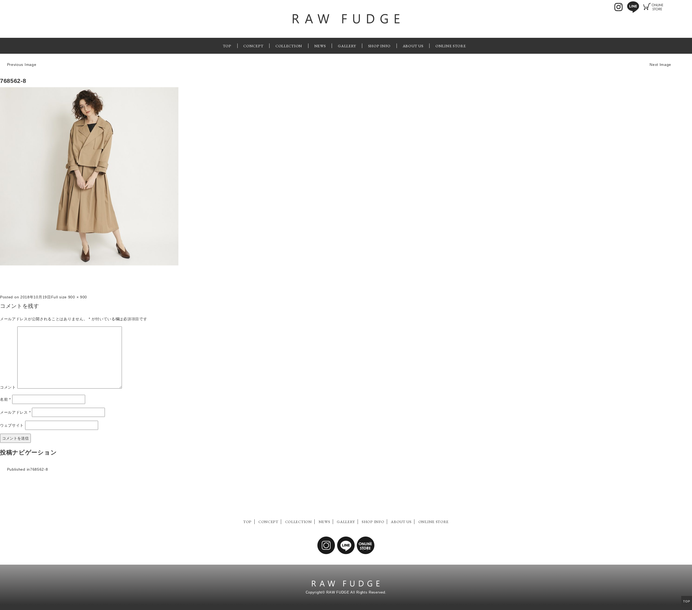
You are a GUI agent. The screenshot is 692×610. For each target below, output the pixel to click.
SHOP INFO (379, 45)
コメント (8, 387)
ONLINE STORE (450, 45)
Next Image (660, 64)
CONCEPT (253, 45)
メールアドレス (15, 412)
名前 (5, 399)
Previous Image (21, 64)
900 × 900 (77, 297)
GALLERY (347, 45)
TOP (227, 45)
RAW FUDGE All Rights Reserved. (356, 592)
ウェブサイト (12, 425)
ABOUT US (413, 45)
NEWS (320, 45)
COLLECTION (288, 45)
